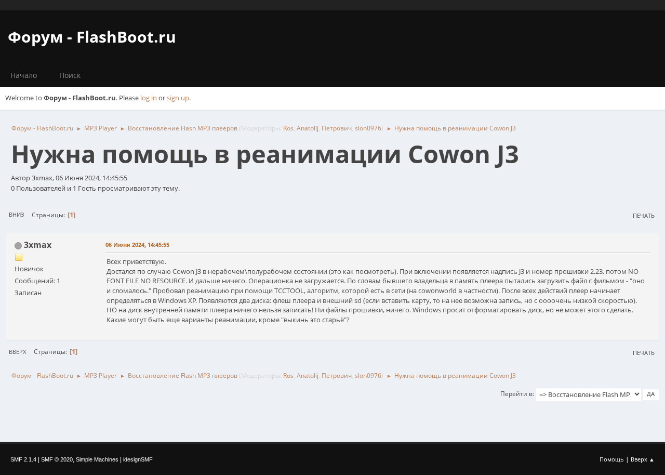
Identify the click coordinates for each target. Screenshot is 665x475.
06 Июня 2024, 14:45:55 (137, 244)
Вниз (16, 214)
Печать (644, 215)
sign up (178, 97)
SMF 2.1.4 (23, 459)
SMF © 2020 (57, 459)
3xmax (37, 244)
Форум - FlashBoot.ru (92, 36)
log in (148, 97)
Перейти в (516, 393)
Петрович (337, 128)
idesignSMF (138, 459)
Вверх (17, 351)
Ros (288, 128)
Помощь (612, 459)
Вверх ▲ (643, 459)
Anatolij (307, 128)
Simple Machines (97, 459)
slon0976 (368, 128)
